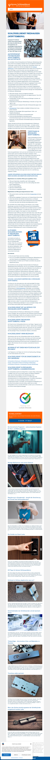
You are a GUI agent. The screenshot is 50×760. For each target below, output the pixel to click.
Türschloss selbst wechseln (16, 673)
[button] (30, 744)
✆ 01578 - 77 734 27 (25, 421)
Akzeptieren (6, 754)
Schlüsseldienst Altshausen (14, 364)
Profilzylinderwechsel (20, 288)
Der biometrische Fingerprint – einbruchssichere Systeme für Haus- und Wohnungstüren (24, 428)
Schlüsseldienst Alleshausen (14, 361)
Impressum (21, 757)
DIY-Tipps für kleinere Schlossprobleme (19, 570)
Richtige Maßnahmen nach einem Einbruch (20, 462)
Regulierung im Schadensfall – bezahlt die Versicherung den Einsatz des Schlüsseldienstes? (24, 498)
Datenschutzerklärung (14, 757)
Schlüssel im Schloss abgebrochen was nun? (21, 580)
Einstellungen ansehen (26, 754)
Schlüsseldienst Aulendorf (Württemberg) (29, 364)
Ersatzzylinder (34, 194)
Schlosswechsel (12, 108)
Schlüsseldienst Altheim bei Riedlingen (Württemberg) (23, 362)
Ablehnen (16, 754)
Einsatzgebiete (35, 756)
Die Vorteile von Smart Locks (16, 534)
